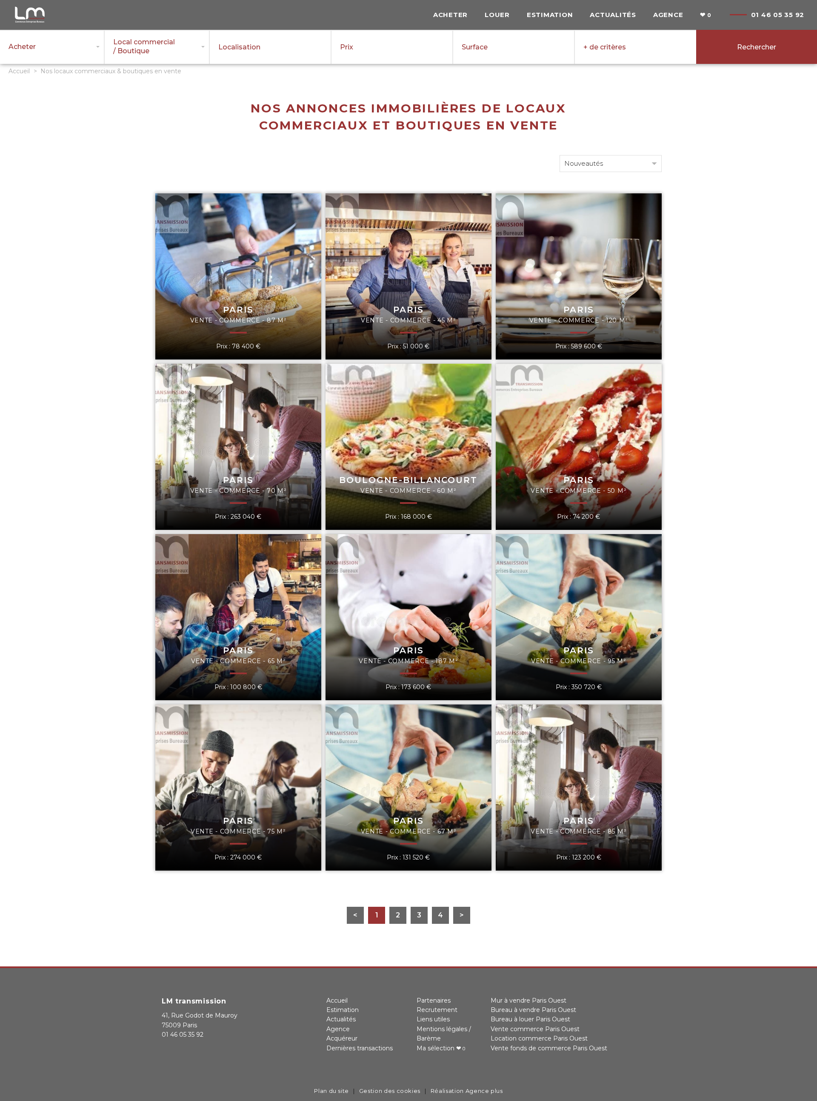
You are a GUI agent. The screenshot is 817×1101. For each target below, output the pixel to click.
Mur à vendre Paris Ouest (528, 1000)
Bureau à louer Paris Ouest (530, 1019)
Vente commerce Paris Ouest (535, 1029)
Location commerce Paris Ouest (539, 1038)
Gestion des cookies (389, 1090)
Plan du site (331, 1090)
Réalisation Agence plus (467, 1090)
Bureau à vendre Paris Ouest (533, 1010)
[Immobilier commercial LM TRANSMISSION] (29, 22)
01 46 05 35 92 (778, 15)
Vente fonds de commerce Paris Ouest (549, 1048)
